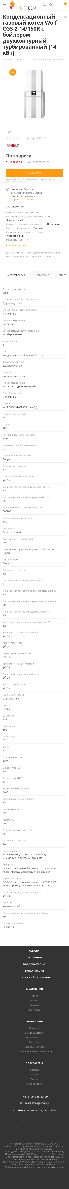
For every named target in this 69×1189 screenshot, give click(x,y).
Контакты (34, 1009)
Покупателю (34, 1063)
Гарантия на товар (34, 1046)
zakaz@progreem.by (37, 1103)
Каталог (35, 950)
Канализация (34, 970)
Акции (34, 1074)
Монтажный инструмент (34, 977)
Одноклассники (55, 1123)
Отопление (34, 957)
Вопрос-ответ (34, 1083)
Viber (30, 1131)
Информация (34, 1021)
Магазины (34, 1028)
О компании (34, 989)
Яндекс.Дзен (38, 1131)
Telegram (38, 1123)
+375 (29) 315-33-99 (35, 1096)
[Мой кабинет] (56, 5)
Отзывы (34, 1005)
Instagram (30, 1123)
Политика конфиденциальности (34, 1051)
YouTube (47, 1123)
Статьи (34, 1079)
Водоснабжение (34, 964)
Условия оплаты (34, 1037)
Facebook (21, 1123)
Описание (43, 275)
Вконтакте (13, 1123)
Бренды (34, 1069)
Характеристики (16, 275)
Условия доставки (34, 1032)
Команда (34, 1000)
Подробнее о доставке (22, 199)
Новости (34, 995)
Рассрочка (34, 1042)
